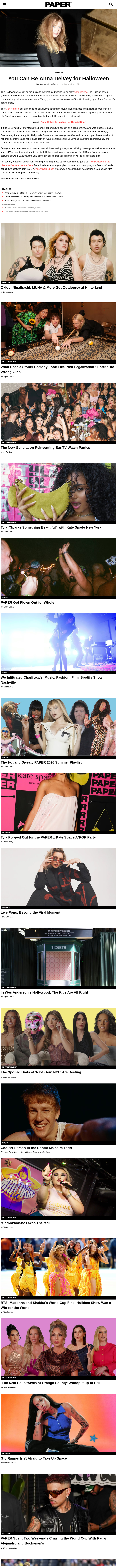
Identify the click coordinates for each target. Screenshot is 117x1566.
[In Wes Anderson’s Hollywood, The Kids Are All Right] (58, 957)
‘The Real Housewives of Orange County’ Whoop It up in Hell (50, 1383)
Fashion (59, 73)
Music (5, 597)
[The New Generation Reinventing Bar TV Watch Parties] (58, 412)
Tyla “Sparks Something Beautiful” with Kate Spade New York (51, 527)
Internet (6, 907)
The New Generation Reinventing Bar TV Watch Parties (45, 447)
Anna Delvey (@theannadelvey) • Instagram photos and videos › (27, 211)
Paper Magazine (10, 1548)
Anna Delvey (80, 92)
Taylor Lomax (8, 377)
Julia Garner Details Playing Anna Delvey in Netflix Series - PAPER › (35, 197)
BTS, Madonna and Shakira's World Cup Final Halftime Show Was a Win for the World (56, 1305)
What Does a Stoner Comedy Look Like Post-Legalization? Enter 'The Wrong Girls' (57, 369)
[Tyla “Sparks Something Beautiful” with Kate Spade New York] (58, 492)
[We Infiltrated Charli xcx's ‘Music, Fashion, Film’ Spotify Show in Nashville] (58, 642)
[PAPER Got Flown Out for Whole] (58, 567)
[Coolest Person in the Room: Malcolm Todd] (58, 1112)
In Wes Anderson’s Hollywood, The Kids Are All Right (44, 992)
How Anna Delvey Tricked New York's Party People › (23, 208)
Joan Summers (9, 1077)
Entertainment (9, 362)
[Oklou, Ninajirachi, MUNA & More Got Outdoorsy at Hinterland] (58, 252)
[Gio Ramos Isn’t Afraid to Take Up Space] (58, 1423)
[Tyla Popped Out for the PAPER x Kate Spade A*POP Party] (58, 802)
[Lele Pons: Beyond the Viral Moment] (58, 877)
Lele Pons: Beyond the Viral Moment (30, 912)
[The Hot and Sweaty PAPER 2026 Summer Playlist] (58, 727)
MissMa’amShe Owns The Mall (25, 1223)
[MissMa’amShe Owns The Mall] (58, 1187)
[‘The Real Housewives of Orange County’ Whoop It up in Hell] (58, 1347)
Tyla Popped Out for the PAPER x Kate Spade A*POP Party (48, 837)
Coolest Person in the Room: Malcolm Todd (36, 1148)
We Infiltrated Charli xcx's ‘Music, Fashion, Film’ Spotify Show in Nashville (54, 679)
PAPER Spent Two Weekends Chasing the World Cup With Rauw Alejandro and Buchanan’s (53, 1540)
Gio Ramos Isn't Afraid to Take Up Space (34, 1458)
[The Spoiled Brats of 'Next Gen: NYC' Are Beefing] (58, 1037)
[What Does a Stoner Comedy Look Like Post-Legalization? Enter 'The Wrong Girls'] (58, 331)
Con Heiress (12, 109)
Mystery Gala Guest (44, 169)
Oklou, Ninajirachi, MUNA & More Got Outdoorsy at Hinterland (51, 287)
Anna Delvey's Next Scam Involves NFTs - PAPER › (28, 200)
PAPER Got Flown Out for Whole (27, 602)
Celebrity (7, 1533)
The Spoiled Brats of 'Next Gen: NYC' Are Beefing (41, 1072)
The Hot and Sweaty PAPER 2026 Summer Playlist (41, 762)
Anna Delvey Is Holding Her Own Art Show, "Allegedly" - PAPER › (34, 193)
